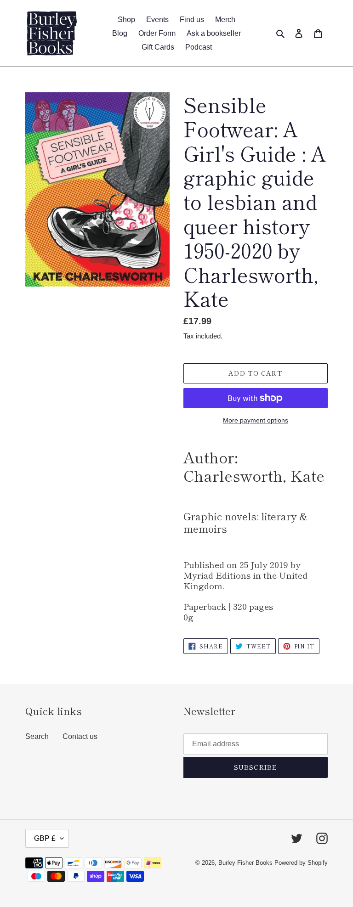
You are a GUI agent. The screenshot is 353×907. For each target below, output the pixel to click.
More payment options (255, 420)
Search (37, 736)
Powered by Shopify (301, 862)
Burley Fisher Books (246, 862)
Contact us (80, 736)
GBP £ (45, 838)
